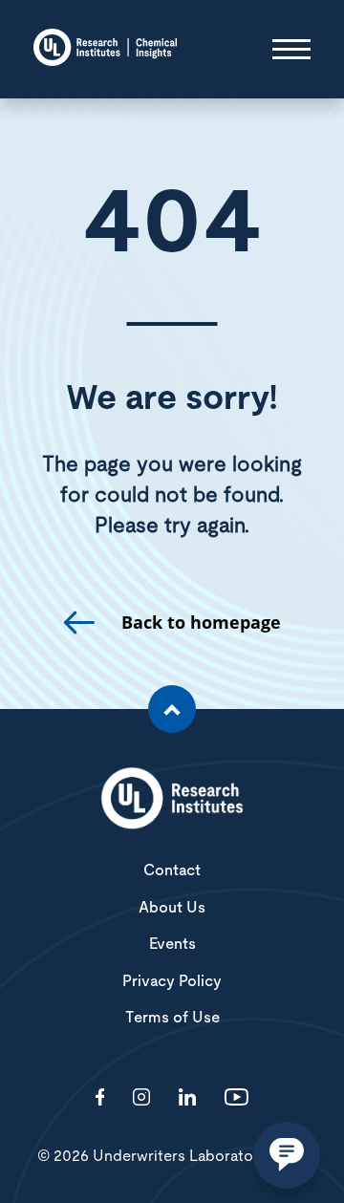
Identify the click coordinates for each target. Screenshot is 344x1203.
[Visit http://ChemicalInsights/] (100, 1098)
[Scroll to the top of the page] (172, 709)
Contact (172, 870)
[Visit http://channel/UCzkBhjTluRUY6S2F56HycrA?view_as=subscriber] (236, 1098)
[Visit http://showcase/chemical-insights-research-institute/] (187, 1098)
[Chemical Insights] (105, 49)
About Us (172, 907)
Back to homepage (201, 622)
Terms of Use (172, 1017)
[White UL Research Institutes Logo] (172, 799)
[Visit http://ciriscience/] (141, 1098)
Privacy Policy (172, 981)
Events (172, 944)
